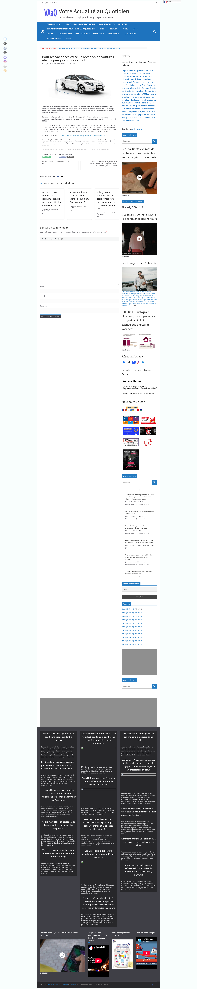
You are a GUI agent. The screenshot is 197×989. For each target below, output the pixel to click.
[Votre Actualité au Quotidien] (42, 31)
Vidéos (135, 29)
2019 (124, 634)
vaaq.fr (73, 985)
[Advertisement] (139, 662)
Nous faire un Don (82, 34)
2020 (124, 630)
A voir (125, 29)
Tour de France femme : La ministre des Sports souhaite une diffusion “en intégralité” (138, 540)
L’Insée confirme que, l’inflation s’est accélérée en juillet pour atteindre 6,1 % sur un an (103, 164)
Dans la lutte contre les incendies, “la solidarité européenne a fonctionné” (93, 48)
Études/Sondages (53, 24)
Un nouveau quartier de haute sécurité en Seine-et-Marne (139, 496)
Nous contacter (65, 34)
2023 (124, 620)
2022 (124, 623)
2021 (124, 627)
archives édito (137, 129)
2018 (124, 637)
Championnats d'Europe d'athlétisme (80, 24)
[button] (61, 24)
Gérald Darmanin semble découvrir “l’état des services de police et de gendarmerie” (139, 525)
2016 (124, 644)
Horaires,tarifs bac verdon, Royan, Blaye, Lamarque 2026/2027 (71, 29)
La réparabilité (130, 34)
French (169, 1)
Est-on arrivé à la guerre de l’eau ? (55, 163)
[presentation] (42, 239)
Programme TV (98, 34)
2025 (124, 613)
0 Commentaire (67, 64)
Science (101, 29)
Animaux (50, 34)
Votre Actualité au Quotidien (94, 11)
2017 (124, 641)
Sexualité (113, 29)
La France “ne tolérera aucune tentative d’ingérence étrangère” (138, 556)
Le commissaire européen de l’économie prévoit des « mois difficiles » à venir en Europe (51, 199)
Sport (68, 39)
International (113, 34)
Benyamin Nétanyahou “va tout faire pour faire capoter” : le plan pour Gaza (139, 510)
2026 (124, 609)
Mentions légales (54, 39)
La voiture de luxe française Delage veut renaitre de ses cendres (82, 135)
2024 (124, 616)
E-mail (43, 296)
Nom (42, 287)
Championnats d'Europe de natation (112, 24)
